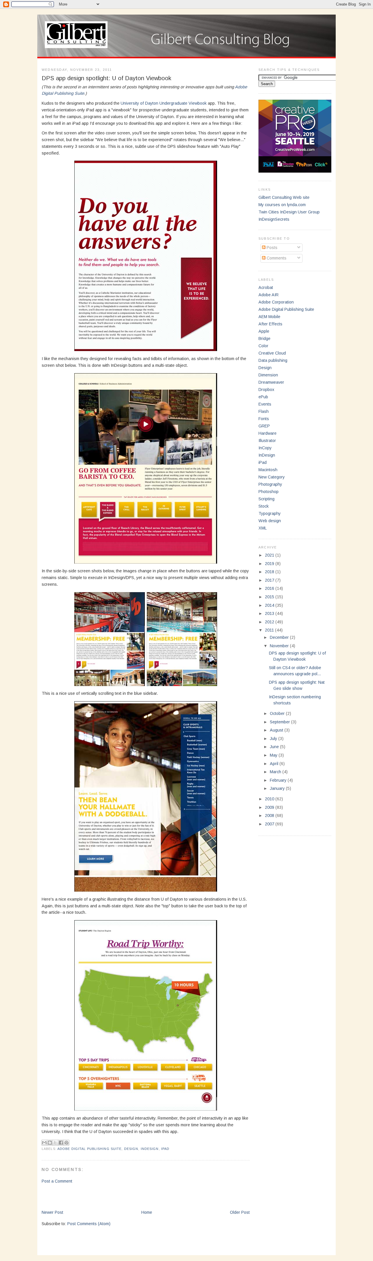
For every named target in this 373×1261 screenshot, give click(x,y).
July (274, 738)
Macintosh (267, 469)
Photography (270, 484)
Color (263, 345)
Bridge (264, 338)
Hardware (267, 433)
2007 (270, 824)
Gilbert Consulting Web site (283, 197)
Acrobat (265, 287)
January (278, 788)
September (280, 722)
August (277, 730)
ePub (263, 396)
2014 (270, 605)
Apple (263, 331)
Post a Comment (57, 1181)
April (274, 763)
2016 (270, 588)
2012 (270, 622)
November (280, 645)
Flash (263, 411)
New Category (271, 477)
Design (131, 1148)
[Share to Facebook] (61, 1143)
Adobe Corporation (276, 302)
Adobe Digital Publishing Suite (89, 1148)
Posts (271, 247)
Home (146, 1212)
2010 (270, 799)
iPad (165, 1148)
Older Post (240, 1212)
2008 (270, 815)
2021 (270, 555)
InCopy (265, 448)
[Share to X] (55, 1143)
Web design (269, 520)
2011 (270, 630)
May (274, 755)
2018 (270, 571)
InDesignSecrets (273, 219)
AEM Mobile (269, 316)
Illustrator (267, 440)
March (276, 771)
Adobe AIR (268, 294)
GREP (264, 426)
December (280, 637)
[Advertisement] (110, 1196)
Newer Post (52, 1212)
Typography (269, 513)
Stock (263, 506)
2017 (270, 580)
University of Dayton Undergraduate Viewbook (164, 103)
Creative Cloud (272, 353)
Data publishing (272, 360)
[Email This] (44, 1143)
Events (264, 404)
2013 (270, 613)
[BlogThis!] (50, 1143)
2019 (270, 563)
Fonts (263, 418)
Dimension (268, 375)
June (275, 746)
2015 (270, 596)
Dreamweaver (271, 382)
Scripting (266, 499)
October (278, 713)
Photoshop (268, 491)
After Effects (270, 324)
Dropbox (266, 389)
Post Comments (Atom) (88, 1223)
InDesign (150, 1148)
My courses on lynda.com (282, 204)
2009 (270, 807)
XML (262, 528)
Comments (275, 258)
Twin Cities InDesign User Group (289, 212)
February (279, 780)
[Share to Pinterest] (66, 1143)
